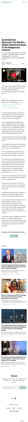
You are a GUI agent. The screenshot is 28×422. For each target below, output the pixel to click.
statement (13, 172)
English (22, 420)
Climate (4, 36)
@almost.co (5, 98)
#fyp (20, 104)
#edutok (4, 106)
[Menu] (26, 2)
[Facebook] (15, 398)
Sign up (8, 408)
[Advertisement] (14, 19)
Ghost (17, 411)
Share (23, 63)
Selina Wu (8, 63)
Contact (19, 408)
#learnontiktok (10, 106)
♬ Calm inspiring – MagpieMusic (10, 107)
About (13, 408)
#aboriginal (16, 104)
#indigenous (22, 102)
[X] (12, 398)
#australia (10, 104)
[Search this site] (24, 2)
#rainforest (4, 104)
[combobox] (23, 420)
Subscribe (14, 236)
